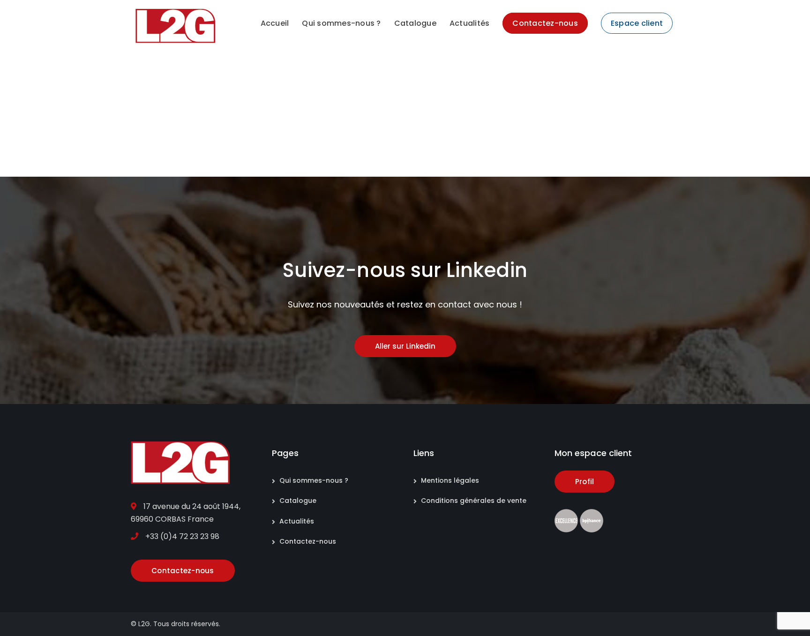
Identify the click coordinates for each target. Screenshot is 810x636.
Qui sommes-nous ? (313, 480)
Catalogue (297, 500)
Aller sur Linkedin (405, 346)
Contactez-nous (307, 541)
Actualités (296, 521)
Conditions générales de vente (473, 500)
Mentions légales (450, 480)
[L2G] (175, 25)
